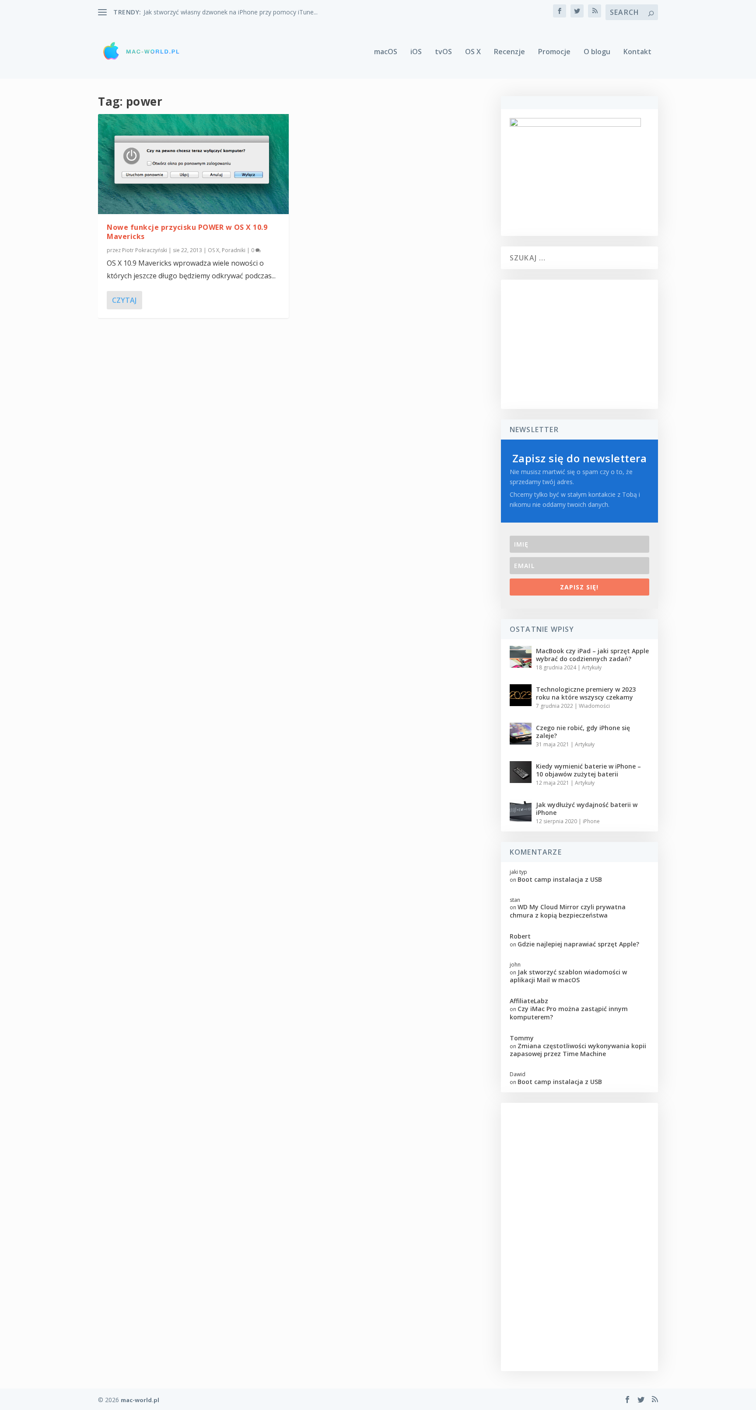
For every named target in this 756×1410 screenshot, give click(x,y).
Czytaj (124, 300)
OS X (473, 52)
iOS (416, 52)
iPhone (591, 821)
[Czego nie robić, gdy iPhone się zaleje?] (521, 734)
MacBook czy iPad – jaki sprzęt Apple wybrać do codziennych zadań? (592, 655)
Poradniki (233, 250)
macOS (385, 52)
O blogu (597, 52)
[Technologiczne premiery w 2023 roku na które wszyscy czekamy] (521, 695)
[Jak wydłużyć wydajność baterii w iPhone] (521, 810)
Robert (520, 936)
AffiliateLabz (529, 1001)
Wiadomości (594, 706)
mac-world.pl (140, 1400)
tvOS (443, 52)
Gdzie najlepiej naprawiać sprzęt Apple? (578, 944)
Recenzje (509, 52)
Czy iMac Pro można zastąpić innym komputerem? (569, 1013)
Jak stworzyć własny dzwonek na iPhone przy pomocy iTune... (231, 12)
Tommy (522, 1038)
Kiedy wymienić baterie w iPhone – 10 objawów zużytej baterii (588, 770)
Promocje (554, 52)
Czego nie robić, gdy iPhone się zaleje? (583, 732)
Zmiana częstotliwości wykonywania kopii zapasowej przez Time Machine (578, 1050)
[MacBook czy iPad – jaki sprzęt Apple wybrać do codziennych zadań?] (521, 657)
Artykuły (592, 667)
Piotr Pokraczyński (144, 250)
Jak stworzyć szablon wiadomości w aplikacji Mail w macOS (568, 976)
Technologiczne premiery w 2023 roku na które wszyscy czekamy (586, 693)
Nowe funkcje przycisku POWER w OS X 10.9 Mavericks (187, 231)
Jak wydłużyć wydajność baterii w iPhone (586, 808)
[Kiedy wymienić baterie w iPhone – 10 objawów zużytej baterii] (521, 772)
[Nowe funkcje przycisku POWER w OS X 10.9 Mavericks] (193, 164)
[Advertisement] (579, 344)
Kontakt (637, 52)
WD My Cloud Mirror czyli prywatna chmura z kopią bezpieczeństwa (568, 911)
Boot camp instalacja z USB (560, 879)
